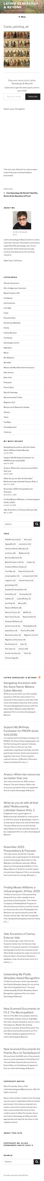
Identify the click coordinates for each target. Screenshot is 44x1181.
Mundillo (7, 362)
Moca (6, 353)
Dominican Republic (12, 323)
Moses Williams (13, 608)
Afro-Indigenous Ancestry (15, 288)
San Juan (10, 649)
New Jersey (9, 372)
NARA (27, 612)
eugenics (10, 580)
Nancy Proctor (12, 612)
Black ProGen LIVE (12, 293)
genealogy (11, 585)
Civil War (7, 308)
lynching (10, 603)
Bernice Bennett (13, 558)
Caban (31, 562)
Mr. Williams (9, 358)
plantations (11, 631)
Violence (7, 432)
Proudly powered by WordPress (16, 1175)
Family (6, 328)
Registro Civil (9, 402)
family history (26, 580)
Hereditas (10, 594)
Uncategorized (10, 427)
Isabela (9, 599)
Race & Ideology (11, 392)
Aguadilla (10, 544)
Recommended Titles (13, 397)
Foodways (8, 338)
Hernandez (25, 594)
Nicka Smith (29, 617)
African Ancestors (11, 283)
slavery (23, 649)
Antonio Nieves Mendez (16, 549)
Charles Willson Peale (15, 567)
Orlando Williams (13, 621)
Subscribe (32, 96)
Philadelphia (29, 626)
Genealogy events (11, 343)
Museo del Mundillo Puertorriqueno (19, 367)
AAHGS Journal (13, 539)
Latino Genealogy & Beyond (21, 5)
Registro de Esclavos (15, 640)
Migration (8, 348)
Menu (23, 17)
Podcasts (8, 382)
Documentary (10, 318)
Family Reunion (10, 333)
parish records (12, 626)
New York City (12, 617)
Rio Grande (11, 644)
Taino (6, 417)
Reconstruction (13, 635)
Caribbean (8, 298)
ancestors (25, 544)
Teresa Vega (11, 658)
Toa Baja (7, 422)
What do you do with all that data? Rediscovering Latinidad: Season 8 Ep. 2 (21, 806)
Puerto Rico (9, 387)
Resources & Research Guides (17, 407)
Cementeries (9, 303)
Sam (23, 644)
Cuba (6, 313)
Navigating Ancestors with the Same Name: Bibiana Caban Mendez (20, 686)
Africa (28, 539)
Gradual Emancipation (16, 589)
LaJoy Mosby (24, 599)
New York (8, 377)
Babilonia (24, 553)
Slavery (7, 412)
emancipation (12, 576)
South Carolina (12, 653)
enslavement (30, 576)
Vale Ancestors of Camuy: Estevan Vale (20, 510)
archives (10, 553)
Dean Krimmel (25, 571)
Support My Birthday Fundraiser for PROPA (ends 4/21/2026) (21, 731)
